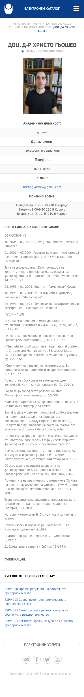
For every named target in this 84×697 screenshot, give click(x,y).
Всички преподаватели (44, 51)
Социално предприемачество (30, 27)
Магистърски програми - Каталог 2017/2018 (41, 24)
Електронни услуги (42, 645)
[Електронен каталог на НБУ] (8, 9)
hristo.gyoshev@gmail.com (42, 187)
